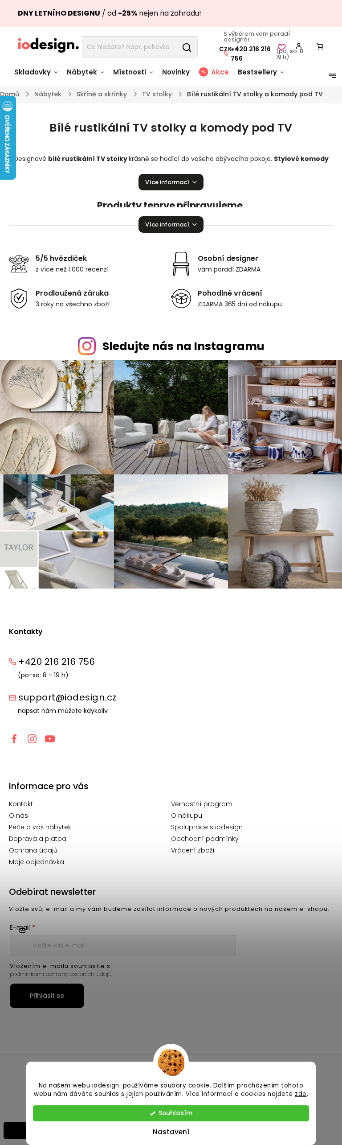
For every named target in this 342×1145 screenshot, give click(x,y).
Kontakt (21, 803)
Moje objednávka (36, 861)
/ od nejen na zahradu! (109, 13)
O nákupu (186, 815)
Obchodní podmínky (205, 838)
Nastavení (171, 1132)
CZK (225, 49)
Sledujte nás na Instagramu (183, 346)
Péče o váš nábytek (40, 827)
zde (301, 1094)
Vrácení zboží (193, 850)
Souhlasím (175, 1113)
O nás (18, 815)
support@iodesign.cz (67, 697)
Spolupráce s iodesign (207, 827)
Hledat (186, 47)
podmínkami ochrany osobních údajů (61, 974)
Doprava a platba (37, 838)
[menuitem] (38, 76)
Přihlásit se (47, 995)
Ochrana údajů (33, 850)
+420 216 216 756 (251, 54)
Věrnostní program (201, 803)
